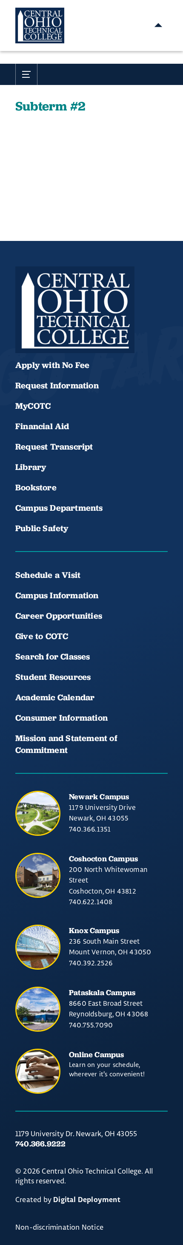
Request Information (57, 385)
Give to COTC (41, 636)
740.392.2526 (91, 963)
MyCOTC (33, 406)
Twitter (112, 327)
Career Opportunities (58, 616)
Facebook (25, 327)
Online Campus (96, 1054)
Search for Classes (52, 656)
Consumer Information (61, 718)
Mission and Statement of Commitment (66, 744)
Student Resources (53, 677)
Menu (158, 25)
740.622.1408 (90, 901)
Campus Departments (59, 508)
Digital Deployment (86, 1200)
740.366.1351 (90, 829)
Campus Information (57, 595)
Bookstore (36, 487)
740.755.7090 (91, 1025)
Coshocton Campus (103, 858)
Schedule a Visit (47, 575)
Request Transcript (54, 446)
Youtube (54, 327)
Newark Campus (99, 796)
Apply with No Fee (52, 365)
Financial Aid (42, 426)
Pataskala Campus (102, 992)
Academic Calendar (56, 697)
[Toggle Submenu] (26, 74)
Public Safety (42, 528)
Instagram (83, 327)
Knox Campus (94, 930)
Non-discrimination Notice (59, 1226)
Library (30, 467)
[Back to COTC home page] (74, 309)
